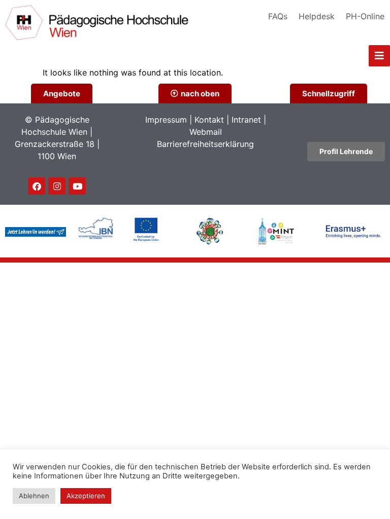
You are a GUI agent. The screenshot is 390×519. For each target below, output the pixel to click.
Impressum (166, 120)
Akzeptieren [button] (86, 496)
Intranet (246, 120)
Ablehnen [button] (34, 496)
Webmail (205, 132)
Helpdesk (317, 16)
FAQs (277, 16)
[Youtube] (77, 186)
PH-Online (365, 16)
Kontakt (209, 120)
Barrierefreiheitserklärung (205, 144)
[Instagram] (57, 186)
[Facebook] (36, 186)
